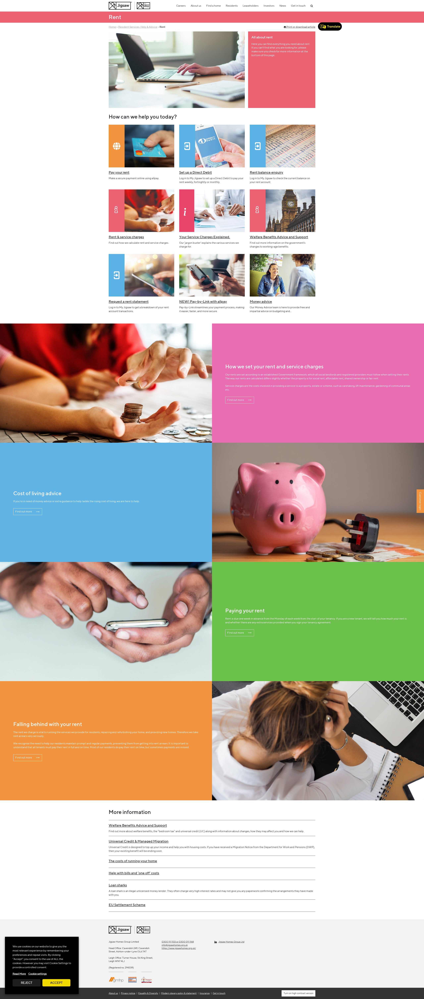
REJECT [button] (26, 982)
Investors (269, 5)
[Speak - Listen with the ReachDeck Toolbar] (330, 26)
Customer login (420, 501)
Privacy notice (128, 993)
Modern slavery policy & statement (179, 993)
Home (112, 26)
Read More (19, 973)
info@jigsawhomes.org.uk (175, 945)
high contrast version (302, 993)
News (282, 5)
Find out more (235, 399)
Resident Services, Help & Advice (137, 26)
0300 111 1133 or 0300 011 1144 (178, 941)
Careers (181, 5)
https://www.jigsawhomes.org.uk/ (179, 948)
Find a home (213, 5)
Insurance (205, 993)
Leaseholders (251, 5)
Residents (232, 5)
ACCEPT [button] (56, 982)
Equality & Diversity (148, 993)
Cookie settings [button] (37, 973)
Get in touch (298, 5)
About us (196, 5)
